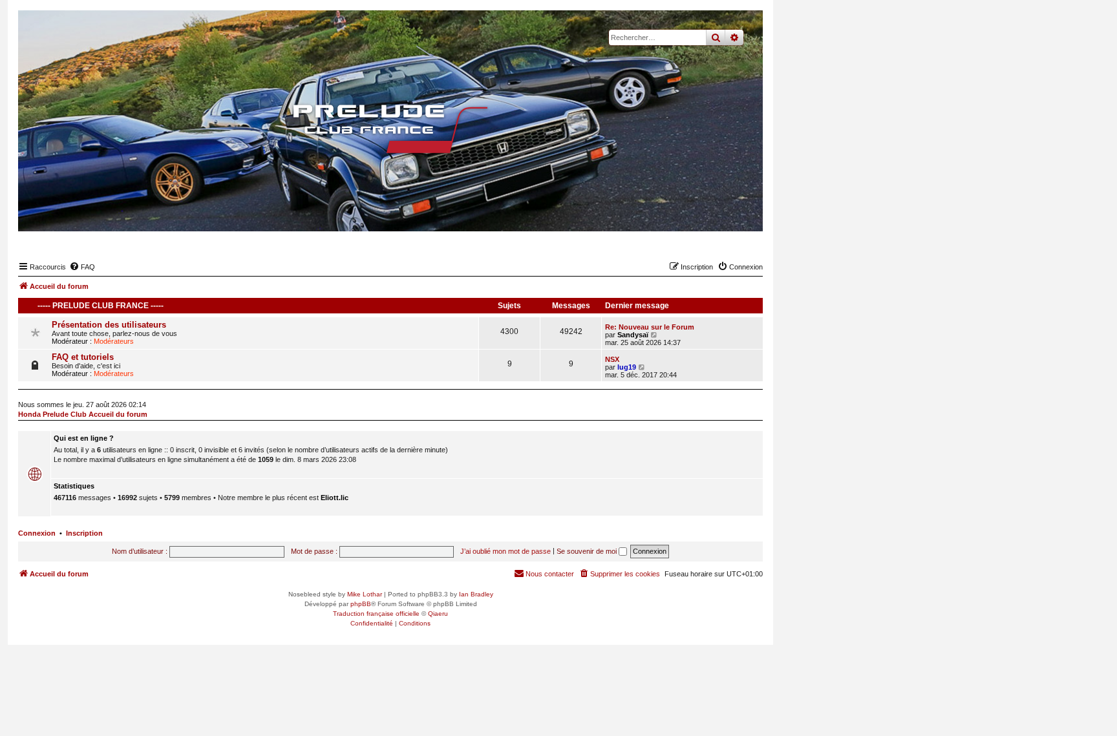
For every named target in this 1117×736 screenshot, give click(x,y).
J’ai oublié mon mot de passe (505, 551)
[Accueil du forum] (390, 129)
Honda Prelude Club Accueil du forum (82, 414)
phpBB (360, 603)
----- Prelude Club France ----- (100, 306)
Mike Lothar (364, 594)
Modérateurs (114, 341)
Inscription (84, 533)
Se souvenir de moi (588, 551)
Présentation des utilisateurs (109, 325)
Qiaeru (438, 613)
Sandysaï (632, 335)
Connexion (37, 533)
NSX (612, 359)
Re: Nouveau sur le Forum (649, 327)
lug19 (626, 367)
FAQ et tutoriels (83, 357)
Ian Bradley (476, 594)
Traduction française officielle (376, 613)
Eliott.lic (334, 497)
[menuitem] (82, 267)
